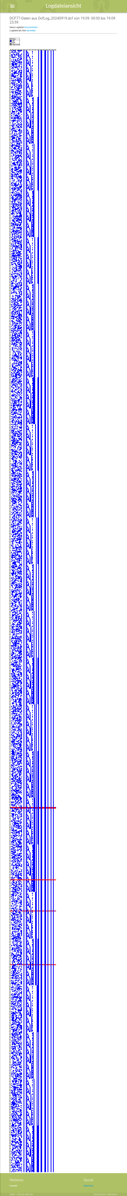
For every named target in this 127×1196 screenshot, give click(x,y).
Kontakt (13, 1185)
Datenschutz (100, 1194)
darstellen (31, 30)
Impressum (112, 1194)
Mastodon (89, 1185)
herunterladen (31, 27)
